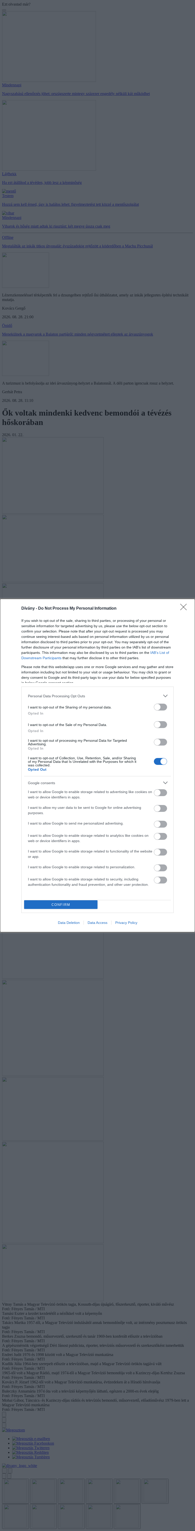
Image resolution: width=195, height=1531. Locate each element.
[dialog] (97, 765)
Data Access (97, 923)
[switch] (160, 707)
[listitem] (97, 696)
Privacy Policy (126, 923)
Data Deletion (69, 923)
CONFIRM (61, 905)
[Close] (185, 608)
